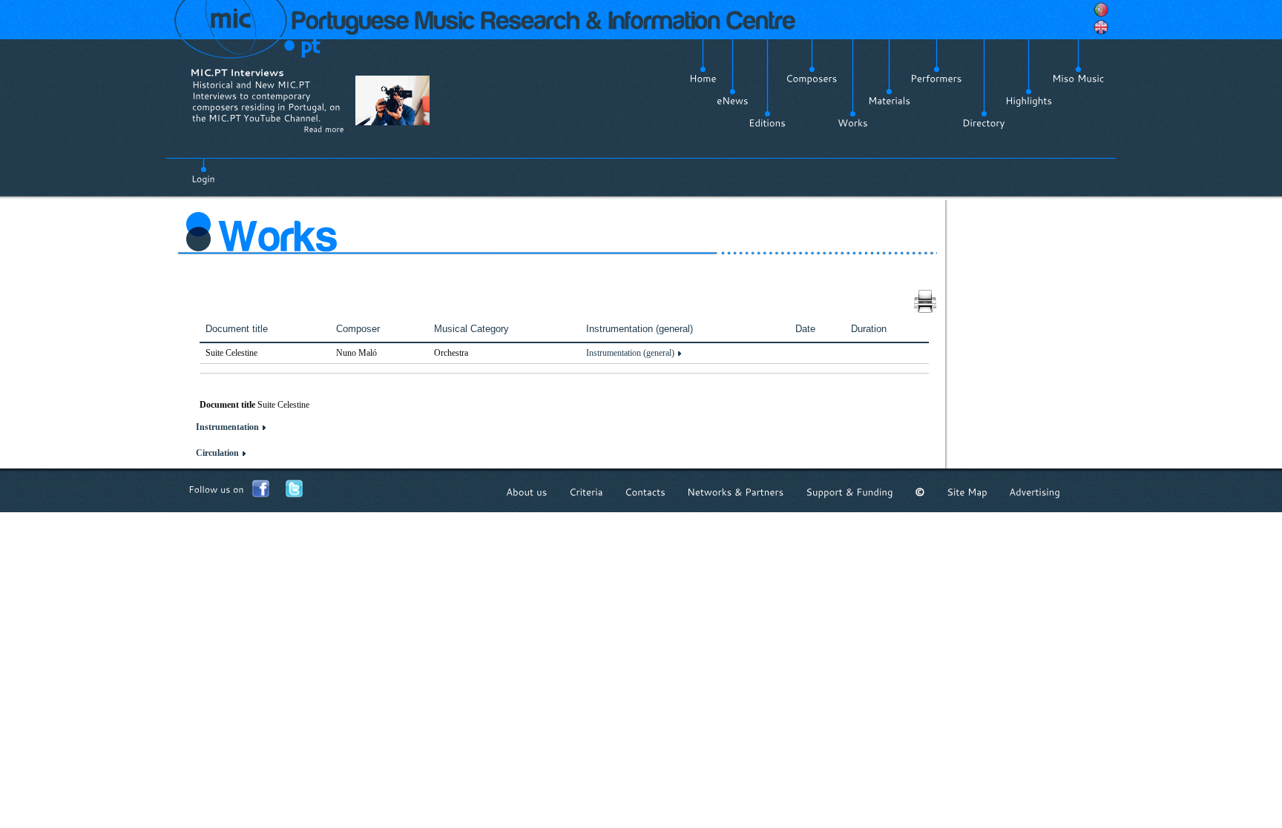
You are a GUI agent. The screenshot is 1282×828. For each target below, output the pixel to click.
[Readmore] (323, 129)
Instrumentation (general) (630, 353)
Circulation (217, 453)
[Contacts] (645, 491)
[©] (920, 491)
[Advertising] (1034, 491)
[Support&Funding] (849, 491)
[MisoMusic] (1078, 79)
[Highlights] (1028, 101)
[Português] (1101, 9)
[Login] (203, 170)
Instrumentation (227, 427)
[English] (1101, 27)
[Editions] (767, 123)
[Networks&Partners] (735, 491)
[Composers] (812, 79)
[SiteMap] (967, 491)
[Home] (703, 79)
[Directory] (983, 123)
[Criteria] (586, 491)
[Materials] (889, 101)
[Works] (853, 123)
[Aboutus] (527, 491)
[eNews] (733, 101)
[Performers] (936, 79)
